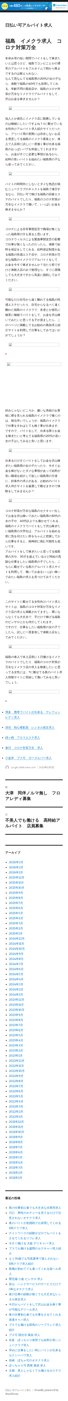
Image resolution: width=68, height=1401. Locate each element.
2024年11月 (16, 943)
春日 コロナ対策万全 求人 (24, 747)
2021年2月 (16, 1172)
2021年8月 (16, 1142)
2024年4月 (16, 979)
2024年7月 (16, 964)
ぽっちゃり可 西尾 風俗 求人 (27, 1365)
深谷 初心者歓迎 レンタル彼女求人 (30, 727)
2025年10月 (16, 887)
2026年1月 (16, 872)
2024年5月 (16, 974)
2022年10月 (17, 1071)
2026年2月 (16, 867)
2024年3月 (16, 984)
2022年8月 (16, 1081)
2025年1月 (16, 933)
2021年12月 (16, 1121)
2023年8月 (16, 1020)
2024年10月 (17, 948)
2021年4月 (16, 1162)
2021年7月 (16, 1147)
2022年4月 (16, 1101)
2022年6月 (16, 1091)
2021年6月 (16, 1152)
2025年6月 (16, 908)
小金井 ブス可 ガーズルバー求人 (28, 758)
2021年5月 (16, 1157)
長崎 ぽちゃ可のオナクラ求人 (29, 1360)
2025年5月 (16, 913)
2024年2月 (16, 989)
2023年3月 (16, 1045)
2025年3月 (16, 923)
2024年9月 (16, 954)
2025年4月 (16, 918)
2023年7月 (16, 1025)
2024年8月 (16, 959)
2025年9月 (16, 893)
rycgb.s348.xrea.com (23, 767)
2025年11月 (16, 882)
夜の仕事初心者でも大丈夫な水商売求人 (35, 1207)
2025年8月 (16, 898)
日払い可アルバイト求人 (28, 25)
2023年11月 (16, 1004)
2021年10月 (16, 1132)
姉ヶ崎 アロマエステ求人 (22, 737)
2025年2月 (16, 928)
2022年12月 (16, 1060)
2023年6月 (16, 1030)
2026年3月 (16, 862)
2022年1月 (16, 1116)
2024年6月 (16, 969)
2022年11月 (16, 1066)
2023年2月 (16, 1050)
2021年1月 (15, 1177)
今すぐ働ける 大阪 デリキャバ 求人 (32, 1243)
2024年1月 (16, 994)
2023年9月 (16, 1015)
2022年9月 (16, 1076)
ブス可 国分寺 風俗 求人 (24, 1335)
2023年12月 (16, 999)
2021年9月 (16, 1137)
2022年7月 (16, 1086)
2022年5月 (16, 1096)
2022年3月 (16, 1106)
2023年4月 (16, 1040)
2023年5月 (16, 1035)
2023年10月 (16, 1010)
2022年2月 (16, 1111)
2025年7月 (16, 903)
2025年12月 (16, 877)
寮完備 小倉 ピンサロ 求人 (26, 1279)
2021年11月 (16, 1127)
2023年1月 (16, 1055)
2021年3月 (16, 1167)
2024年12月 (17, 938)
